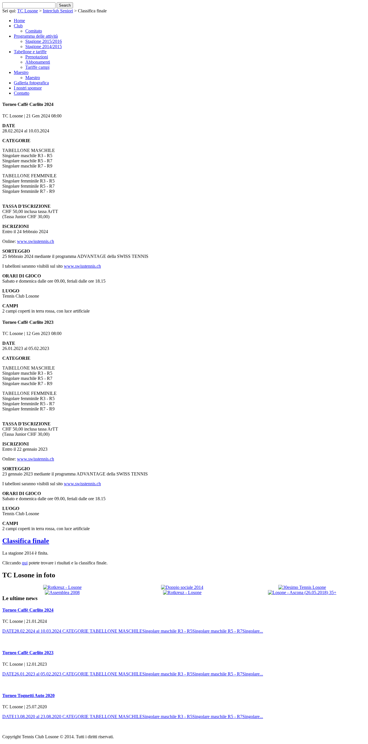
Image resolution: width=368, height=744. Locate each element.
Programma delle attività (36, 36)
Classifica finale (25, 541)
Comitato (33, 30)
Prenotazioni (36, 56)
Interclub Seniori (58, 10)
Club (18, 25)
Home (19, 20)
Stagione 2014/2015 (43, 46)
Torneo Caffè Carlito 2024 (27, 610)
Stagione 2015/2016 (43, 41)
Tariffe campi (37, 67)
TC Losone (27, 10)
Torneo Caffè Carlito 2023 (27, 652)
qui (25, 562)
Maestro (21, 72)
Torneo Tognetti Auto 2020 (28, 695)
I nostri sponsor (28, 87)
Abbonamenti (37, 62)
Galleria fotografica (31, 82)
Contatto (21, 93)
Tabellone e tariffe (30, 51)
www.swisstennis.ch (35, 241)
